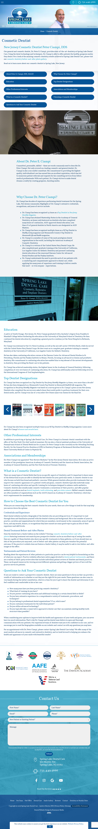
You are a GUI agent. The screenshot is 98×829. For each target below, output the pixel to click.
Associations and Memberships (66, 89)
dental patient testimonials (75, 557)
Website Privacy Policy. (76, 824)
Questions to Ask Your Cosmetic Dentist (21, 105)
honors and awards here (28, 429)
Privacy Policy (59, 806)
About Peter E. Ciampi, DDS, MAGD (19, 74)
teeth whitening (46, 490)
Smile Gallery (48, 801)
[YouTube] (61, 781)
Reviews (58, 801)
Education (10, 82)
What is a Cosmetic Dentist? (17, 97)
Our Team (19, 801)
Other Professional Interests (17, 89)
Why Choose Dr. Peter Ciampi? (65, 74)
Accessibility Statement (80, 806)
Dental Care (38, 801)
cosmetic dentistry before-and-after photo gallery (26, 59)
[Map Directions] (73, 2)
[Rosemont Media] (49, 813)
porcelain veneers (64, 490)
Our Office (28, 801)
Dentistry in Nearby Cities (79, 801)
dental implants (33, 490)
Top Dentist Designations (63, 82)
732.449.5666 (49, 770)
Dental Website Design (42, 810)
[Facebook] (36, 781)
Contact (65, 801)
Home (42, 31)
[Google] (52, 781)
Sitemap (68, 806)
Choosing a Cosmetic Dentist (65, 97)
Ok (50, 826)
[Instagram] (44, 781)
